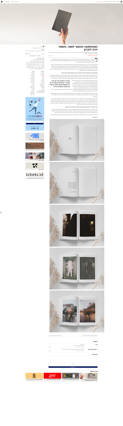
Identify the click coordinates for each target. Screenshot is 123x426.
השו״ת (33, 73)
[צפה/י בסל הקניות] (1, 1)
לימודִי (43, 77)
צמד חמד (32, 80)
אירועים (42, 78)
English (8, 1)
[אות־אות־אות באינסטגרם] (38, 128)
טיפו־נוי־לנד (32, 91)
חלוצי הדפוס (32, 87)
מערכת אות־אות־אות (92, 55)
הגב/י (49, 347)
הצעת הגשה (32, 94)
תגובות (42, 46)
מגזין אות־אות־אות (99, 1)
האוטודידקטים (32, 93)
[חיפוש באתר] (10, 1)
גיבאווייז (32, 77)
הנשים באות (32, 92)
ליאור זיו (93, 59)
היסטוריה (42, 73)
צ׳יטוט (33, 84)
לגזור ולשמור (42, 84)
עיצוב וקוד (42, 86)
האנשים (104, 1)
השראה (42, 72)
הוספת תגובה (95, 354)
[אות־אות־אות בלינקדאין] (34, 128)
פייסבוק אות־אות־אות (40, 91)
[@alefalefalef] (3, 1)
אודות (107, 1)
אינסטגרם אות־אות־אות (40, 92)
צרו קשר (12, 1)
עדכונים (42, 79)
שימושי (110, 1)
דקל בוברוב (81, 70)
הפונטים (118, 1)
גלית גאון (96, 66)
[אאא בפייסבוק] (5, 1)
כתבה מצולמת (31, 86)
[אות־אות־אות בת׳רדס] (32, 128)
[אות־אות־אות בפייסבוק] (36, 128)
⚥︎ (1, 212)
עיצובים (114, 1)
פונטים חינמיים (41, 85)
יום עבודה (32, 85)
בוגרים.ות (32, 72)
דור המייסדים (32, 78)
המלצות (42, 80)
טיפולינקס (32, 79)
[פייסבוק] (28, 54)
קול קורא (42, 87)
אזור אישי (16, 1)
